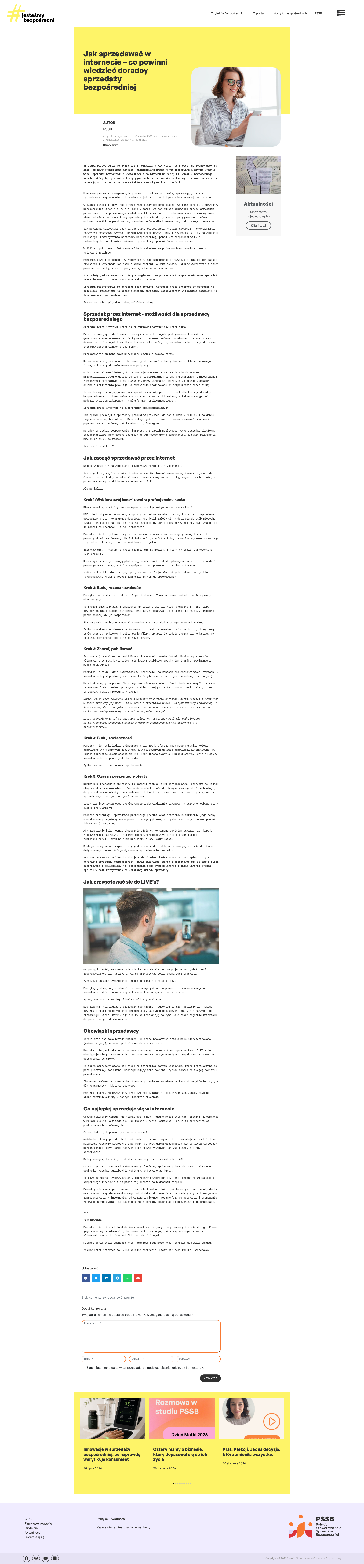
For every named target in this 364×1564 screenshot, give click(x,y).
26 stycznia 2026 (234, 1463)
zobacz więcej (95, 1043)
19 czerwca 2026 (164, 1468)
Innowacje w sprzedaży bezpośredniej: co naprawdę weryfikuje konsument (111, 1454)
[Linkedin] (55, 1558)
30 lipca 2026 (92, 1468)
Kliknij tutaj (258, 225)
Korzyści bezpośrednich (290, 13)
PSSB (318, 13)
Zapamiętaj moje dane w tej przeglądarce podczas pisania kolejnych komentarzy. (145, 1367)
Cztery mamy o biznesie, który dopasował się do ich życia (180, 1454)
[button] (86, 1278)
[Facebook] (26, 1558)
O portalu (259, 13)
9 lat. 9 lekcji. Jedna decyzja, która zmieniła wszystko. (251, 1452)
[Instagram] (36, 1558)
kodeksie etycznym (145, 1097)
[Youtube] (45, 1558)
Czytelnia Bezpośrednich (228, 13)
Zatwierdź (210, 1378)
